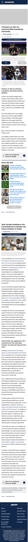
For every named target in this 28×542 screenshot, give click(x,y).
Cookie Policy (5, 519)
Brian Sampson (7, 34)
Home (2, 212)
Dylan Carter (6, 231)
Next (22, 63)
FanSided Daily (5, 514)
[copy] (11, 37)
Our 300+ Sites (21, 511)
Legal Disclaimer (22, 519)
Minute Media (8, 530)
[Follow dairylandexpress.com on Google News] (24, 156)
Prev (6, 63)
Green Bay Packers (10, 212)
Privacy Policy (5, 516)
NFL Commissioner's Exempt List (15, 267)
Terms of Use (21, 516)
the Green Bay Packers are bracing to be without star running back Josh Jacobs (13, 261)
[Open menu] (2, 2)
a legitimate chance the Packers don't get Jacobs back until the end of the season (13, 407)
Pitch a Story (20, 514)
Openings (20, 508)
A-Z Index (20, 522)
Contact (3, 511)
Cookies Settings (6, 527)
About (3, 508)
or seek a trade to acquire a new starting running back (13, 442)
